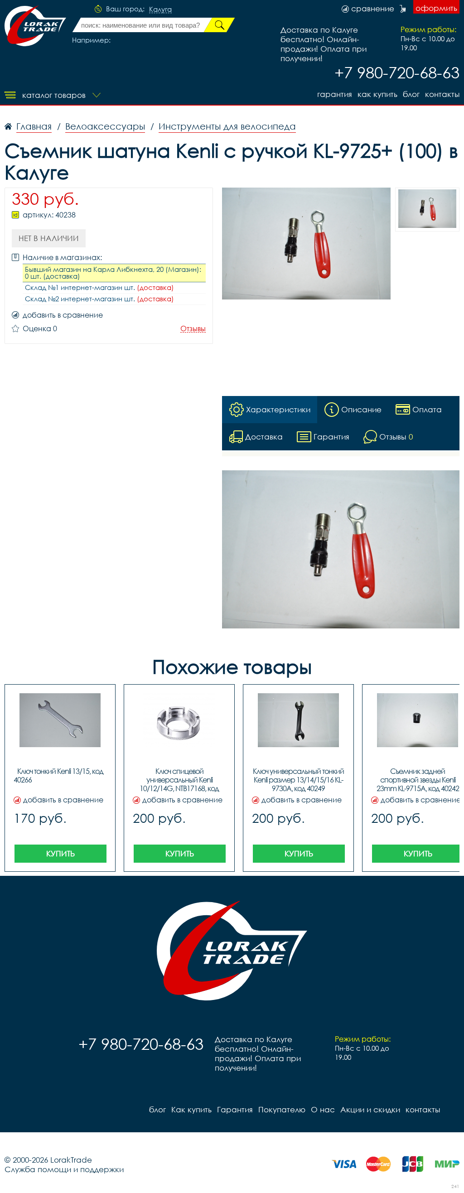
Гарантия (334, 94)
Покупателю (281, 1109)
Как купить (377, 94)
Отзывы (193, 329)
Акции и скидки (370, 1109)
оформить (436, 8)
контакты (442, 94)
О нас (323, 1109)
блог (411, 94)
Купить (60, 853)
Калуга (160, 9)
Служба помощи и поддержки (64, 1169)
